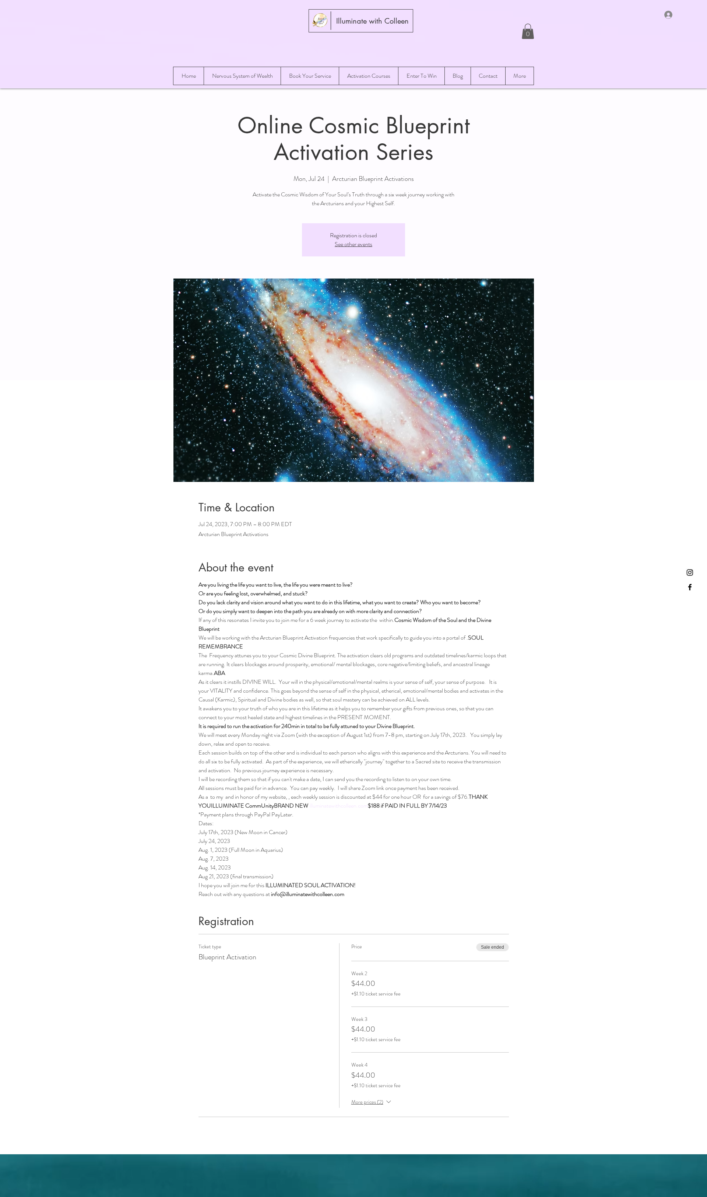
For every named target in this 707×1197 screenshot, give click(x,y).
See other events (353, 244)
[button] (527, 31)
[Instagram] (690, 572)
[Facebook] (690, 587)
